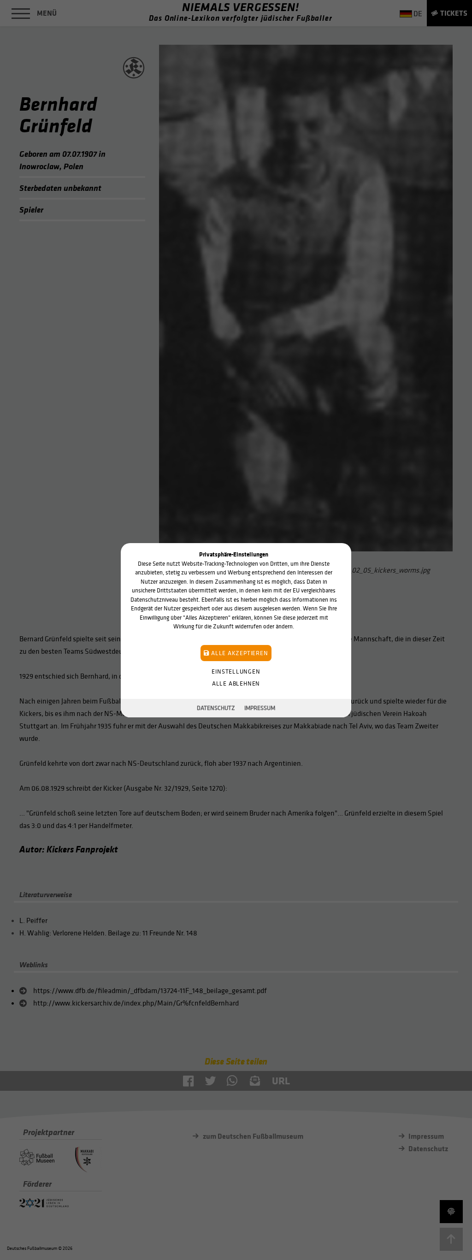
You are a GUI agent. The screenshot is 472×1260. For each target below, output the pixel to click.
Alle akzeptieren (238, 653)
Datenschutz (216, 708)
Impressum (259, 708)
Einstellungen (236, 671)
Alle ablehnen (236, 683)
